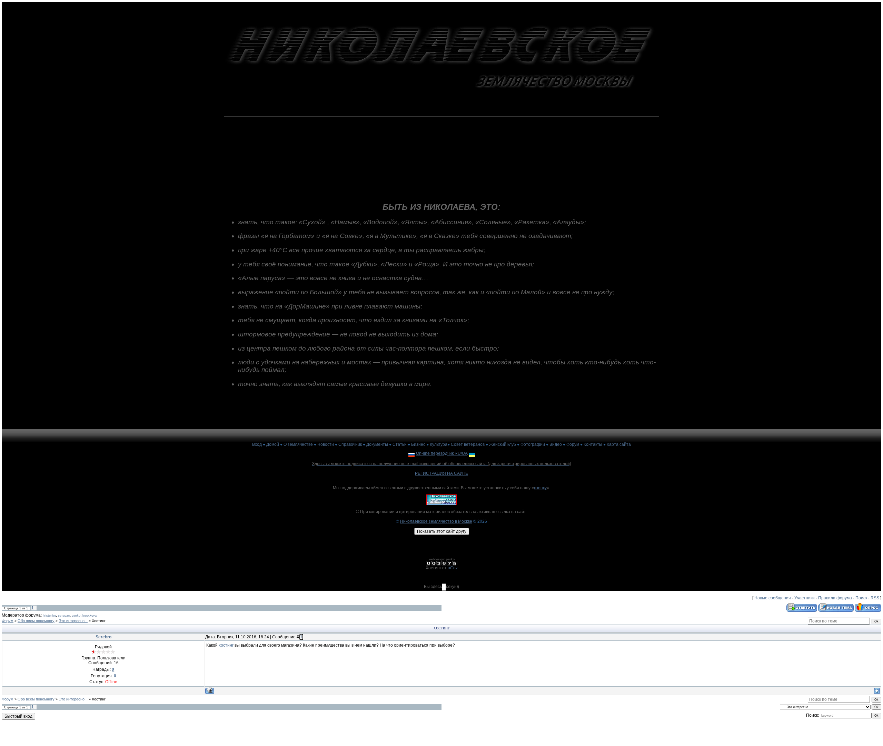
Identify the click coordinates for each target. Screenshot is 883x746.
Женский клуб (502, 444)
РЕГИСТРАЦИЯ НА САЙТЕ (441, 473)
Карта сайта (619, 444)
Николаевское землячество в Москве (436, 521)
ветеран (64, 615)
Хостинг (99, 621)
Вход (257, 444)
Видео (555, 444)
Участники (804, 598)
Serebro (103, 637)
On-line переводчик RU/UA (441, 453)
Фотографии (532, 444)
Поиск (861, 598)
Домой (272, 444)
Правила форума (835, 598)
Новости (325, 444)
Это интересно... (73, 621)
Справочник (350, 444)
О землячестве (298, 444)
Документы (377, 444)
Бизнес (418, 444)
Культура (438, 444)
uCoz (453, 568)
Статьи (400, 444)
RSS (875, 598)
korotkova (89, 615)
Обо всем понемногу (36, 621)
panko (76, 615)
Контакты (593, 444)
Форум (572, 444)
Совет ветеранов (468, 444)
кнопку (540, 487)
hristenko (49, 615)
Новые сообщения (772, 598)
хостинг (226, 645)
